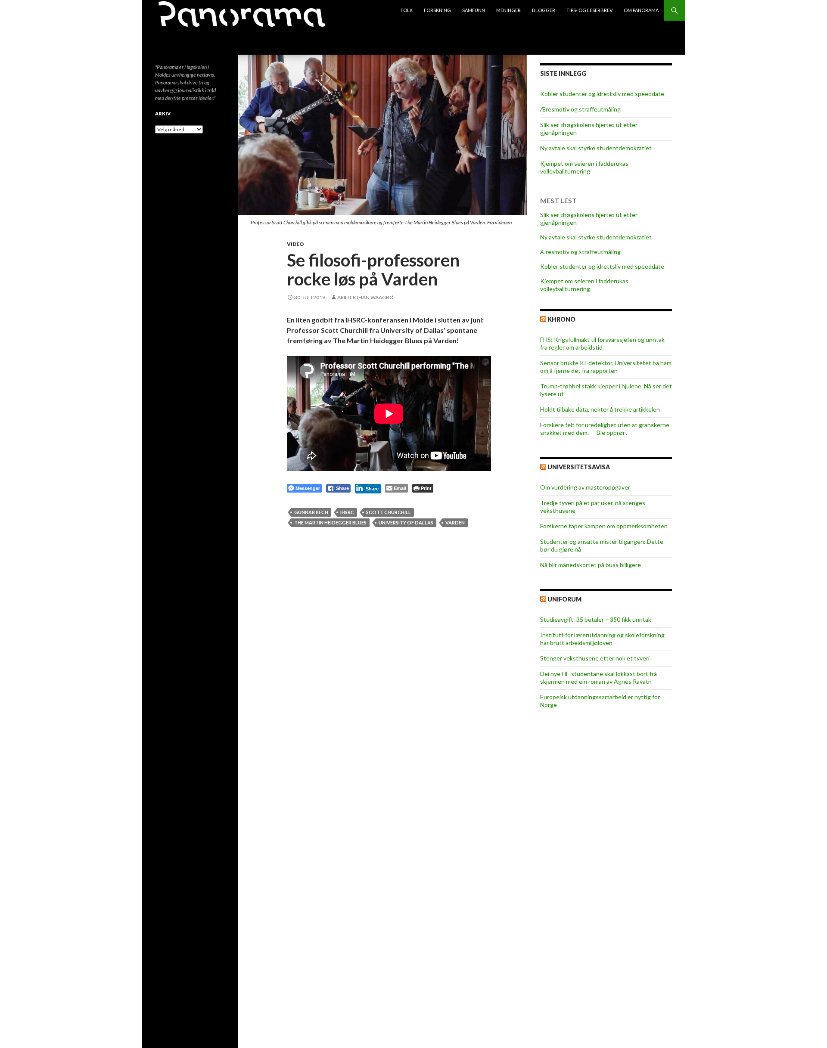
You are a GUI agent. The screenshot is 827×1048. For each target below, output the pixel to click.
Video (295, 244)
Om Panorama (641, 10)
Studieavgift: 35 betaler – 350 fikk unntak (595, 619)
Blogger (543, 10)
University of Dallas (406, 522)
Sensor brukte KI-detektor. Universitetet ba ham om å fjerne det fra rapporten (606, 366)
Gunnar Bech (311, 512)
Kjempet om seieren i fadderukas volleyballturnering (584, 167)
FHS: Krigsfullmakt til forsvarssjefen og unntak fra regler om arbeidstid (602, 343)
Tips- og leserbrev (589, 10)
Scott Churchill (388, 512)
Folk (407, 10)
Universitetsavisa (578, 467)
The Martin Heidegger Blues (330, 522)
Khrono (561, 319)
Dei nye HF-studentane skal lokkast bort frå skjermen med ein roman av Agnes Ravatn (598, 677)
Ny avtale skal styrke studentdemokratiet (596, 148)
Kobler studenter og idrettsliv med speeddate (602, 93)
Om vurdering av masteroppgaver (585, 487)
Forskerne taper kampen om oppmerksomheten (604, 526)
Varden (455, 522)
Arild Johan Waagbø (365, 297)
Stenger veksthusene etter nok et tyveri (595, 658)
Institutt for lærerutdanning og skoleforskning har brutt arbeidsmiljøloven (602, 638)
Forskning (437, 10)
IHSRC (347, 512)
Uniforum (564, 599)
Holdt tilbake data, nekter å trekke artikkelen (600, 409)
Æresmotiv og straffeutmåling (580, 109)
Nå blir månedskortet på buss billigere (590, 564)
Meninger (508, 10)
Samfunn (473, 10)
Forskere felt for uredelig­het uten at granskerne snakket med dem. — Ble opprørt (604, 428)
